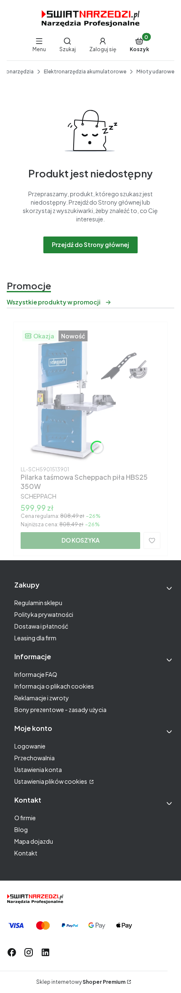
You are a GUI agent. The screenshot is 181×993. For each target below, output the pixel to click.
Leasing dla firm (35, 638)
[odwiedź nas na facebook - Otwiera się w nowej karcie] (12, 952)
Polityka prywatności (43, 614)
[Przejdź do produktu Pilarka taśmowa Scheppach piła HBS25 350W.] (90, 396)
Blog (21, 829)
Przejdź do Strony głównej (90, 244)
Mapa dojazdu (33, 841)
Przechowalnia (34, 758)
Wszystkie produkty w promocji (54, 302)
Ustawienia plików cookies (51, 781)
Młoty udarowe (155, 71)
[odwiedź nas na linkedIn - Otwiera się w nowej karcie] (45, 952)
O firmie (25, 817)
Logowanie (29, 746)
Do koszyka (80, 540)
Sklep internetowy (80, 982)
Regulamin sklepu (38, 602)
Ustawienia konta (38, 769)
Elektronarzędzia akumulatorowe (85, 71)
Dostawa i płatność (41, 626)
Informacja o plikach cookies (54, 686)
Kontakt (25, 853)
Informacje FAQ (35, 674)
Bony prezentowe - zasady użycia (60, 709)
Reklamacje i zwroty (41, 698)
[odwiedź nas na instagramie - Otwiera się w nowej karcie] (29, 952)
